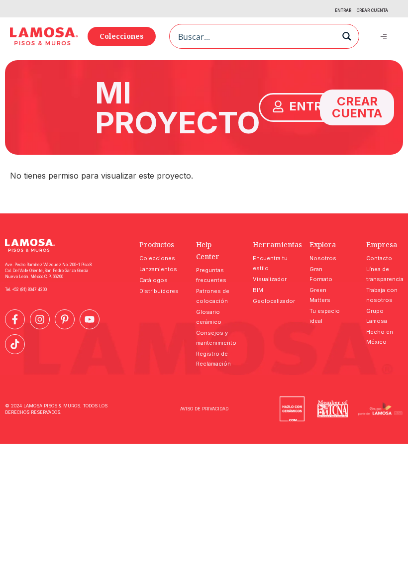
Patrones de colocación (212, 296)
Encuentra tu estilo (270, 263)
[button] (384, 36)
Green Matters (319, 295)
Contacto (379, 258)
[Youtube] (90, 319)
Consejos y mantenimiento (214, 337)
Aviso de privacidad (204, 408)
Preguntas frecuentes (211, 275)
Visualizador (270, 279)
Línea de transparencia (384, 274)
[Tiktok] (15, 344)
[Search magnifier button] (347, 36)
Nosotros (322, 258)
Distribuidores (157, 291)
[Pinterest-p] (65, 319)
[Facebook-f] (15, 319)
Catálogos (153, 280)
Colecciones (157, 258)
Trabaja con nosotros (382, 295)
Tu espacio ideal (324, 315)
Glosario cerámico (208, 316)
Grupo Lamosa (376, 315)
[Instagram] (40, 319)
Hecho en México (379, 336)
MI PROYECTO (177, 107)
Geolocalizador (271, 300)
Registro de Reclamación (213, 358)
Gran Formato (320, 274)
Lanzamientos (157, 269)
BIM (258, 290)
